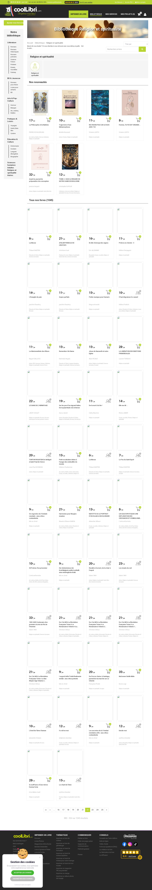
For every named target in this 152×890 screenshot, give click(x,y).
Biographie (14, 156)
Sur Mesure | (119, 2)
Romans (13, 47)
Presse (80, 854)
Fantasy (13, 72)
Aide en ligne (103, 841)
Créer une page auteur (85, 841)
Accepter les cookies (22, 872)
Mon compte (140, 2)
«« (46, 810)
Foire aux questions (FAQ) (108, 847)
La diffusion (103, 855)
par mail (24, 2)
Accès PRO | (129, 2)
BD (12, 92)
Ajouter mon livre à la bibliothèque (15, 23)
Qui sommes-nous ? (20, 841)
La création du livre (105, 849)
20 (78, 810)
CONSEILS (103, 835)
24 (97, 810)
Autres (10, 175)
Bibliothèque (40, 43)
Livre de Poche (40, 852)
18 (68, 810)
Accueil (30, 43)
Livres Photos (39, 841)
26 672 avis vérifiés (86, 2)
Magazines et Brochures (43, 844)
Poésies (13, 64)
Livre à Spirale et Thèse (42, 849)
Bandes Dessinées (41, 847)
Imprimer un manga (62, 873)
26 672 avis (132, 856)
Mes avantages (18, 843)
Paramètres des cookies (22, 879)
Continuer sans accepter (22, 885)
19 (73, 810)
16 (58, 810)
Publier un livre (83, 838)
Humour (13, 105)
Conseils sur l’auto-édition (108, 838)
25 (102, 810)
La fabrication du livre (106, 852)
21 (83, 810)
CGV (14, 846)
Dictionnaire (15, 146)
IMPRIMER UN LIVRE (43, 835)
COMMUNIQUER (84, 835)
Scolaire (13, 149)
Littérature (11, 42)
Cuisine (13, 133)
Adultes (10, 168)
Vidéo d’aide (103, 844)
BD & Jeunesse (13, 78)
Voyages (14, 125)
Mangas (13, 108)
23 (92, 810)
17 (63, 810)
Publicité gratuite (83, 849)
